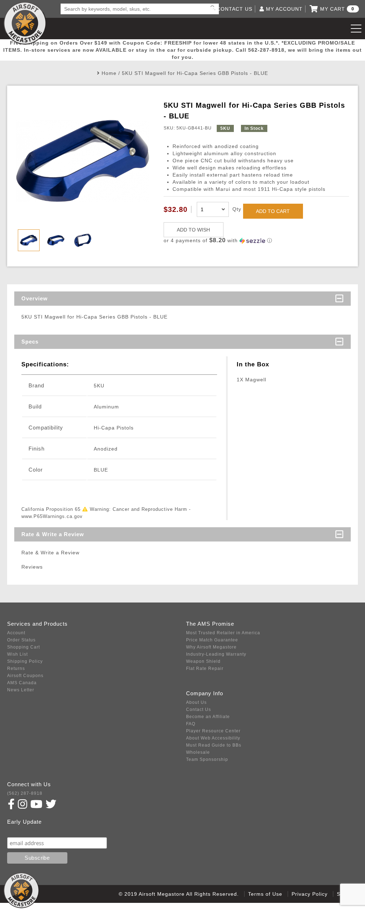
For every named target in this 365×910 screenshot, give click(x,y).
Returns (16, 668)
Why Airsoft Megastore (211, 647)
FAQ (190, 723)
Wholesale (198, 752)
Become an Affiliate (208, 716)
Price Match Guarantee (212, 639)
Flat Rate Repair (204, 668)
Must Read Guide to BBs (213, 745)
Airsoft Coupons (25, 675)
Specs (29, 342)
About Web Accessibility (213, 738)
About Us (196, 702)
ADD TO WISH (193, 230)
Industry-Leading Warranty (216, 654)
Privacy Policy (310, 894)
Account (16, 632)
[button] (256, 240)
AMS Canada (22, 682)
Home (109, 73)
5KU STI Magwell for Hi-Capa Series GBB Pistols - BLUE (195, 73)
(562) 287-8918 (24, 793)
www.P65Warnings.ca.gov (52, 516)
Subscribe (22, 830)
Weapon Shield (203, 661)
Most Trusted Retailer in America (223, 632)
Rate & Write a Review (52, 534)
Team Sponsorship (207, 759)
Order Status (21, 639)
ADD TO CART (273, 211)
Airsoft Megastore (25, 23)
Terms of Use (265, 894)
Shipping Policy (25, 661)
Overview (34, 298)
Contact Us (198, 709)
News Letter (20, 689)
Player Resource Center (213, 730)
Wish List (17, 654)
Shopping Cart (23, 647)
